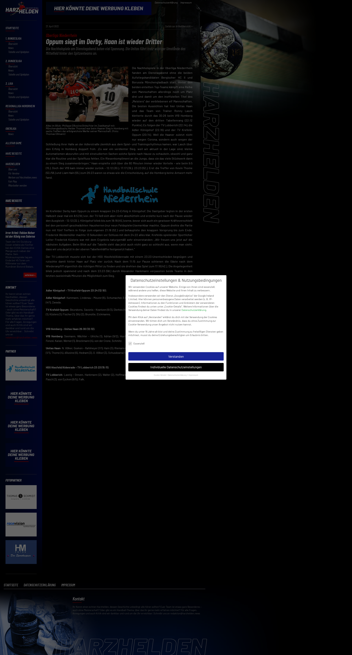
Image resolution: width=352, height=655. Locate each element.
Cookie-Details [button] (160, 375)
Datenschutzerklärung (194, 309)
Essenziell (138, 343)
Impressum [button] (193, 375)
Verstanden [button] (176, 356)
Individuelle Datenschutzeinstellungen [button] (176, 367)
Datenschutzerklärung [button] (177, 375)
